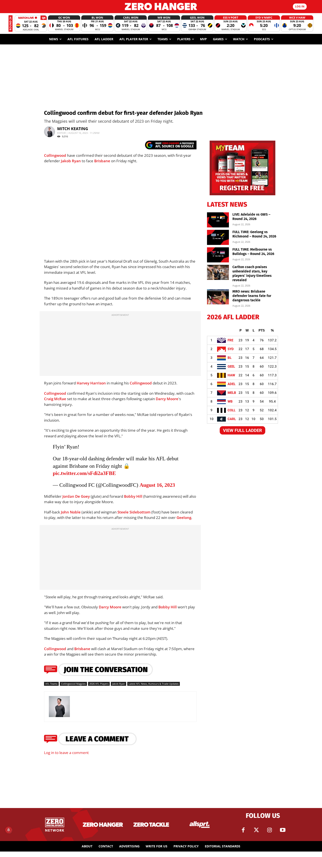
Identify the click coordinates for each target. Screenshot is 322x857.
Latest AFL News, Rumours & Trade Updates (154, 683)
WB (230, 401)
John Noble (71, 512)
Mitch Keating (72, 128)
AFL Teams (51, 683)
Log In (299, 6)
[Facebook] (243, 830)
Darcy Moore (167, 398)
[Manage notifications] (8, 829)
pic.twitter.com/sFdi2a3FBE (84, 473)
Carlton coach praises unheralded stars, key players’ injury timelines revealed (252, 273)
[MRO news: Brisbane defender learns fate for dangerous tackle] (218, 296)
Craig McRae (55, 398)
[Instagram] (269, 830)
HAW (231, 375)
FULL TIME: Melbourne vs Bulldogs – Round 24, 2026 (253, 251)
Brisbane (102, 160)
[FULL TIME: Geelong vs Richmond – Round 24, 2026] (218, 237)
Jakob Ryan (71, 160)
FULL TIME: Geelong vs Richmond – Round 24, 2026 (254, 234)
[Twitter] (256, 830)
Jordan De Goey (76, 496)
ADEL (231, 384)
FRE (230, 340)
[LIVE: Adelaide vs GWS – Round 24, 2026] (218, 219)
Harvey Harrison (91, 383)
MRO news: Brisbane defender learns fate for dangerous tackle (251, 295)
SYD (231, 349)
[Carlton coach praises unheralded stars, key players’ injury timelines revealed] (218, 272)
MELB (232, 393)
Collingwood (55, 155)
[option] (31, 23)
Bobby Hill (133, 496)
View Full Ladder (242, 430)
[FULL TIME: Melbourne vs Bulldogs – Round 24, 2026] (218, 254)
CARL (232, 419)
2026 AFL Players (98, 683)
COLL (231, 410)
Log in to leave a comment (66, 752)
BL (230, 358)
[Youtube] (282, 830)
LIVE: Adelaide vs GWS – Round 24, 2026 (251, 216)
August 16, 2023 (157, 485)
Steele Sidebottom (133, 512)
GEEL (231, 366)
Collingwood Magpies (73, 683)
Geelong (184, 517)
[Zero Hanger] (161, 6)
